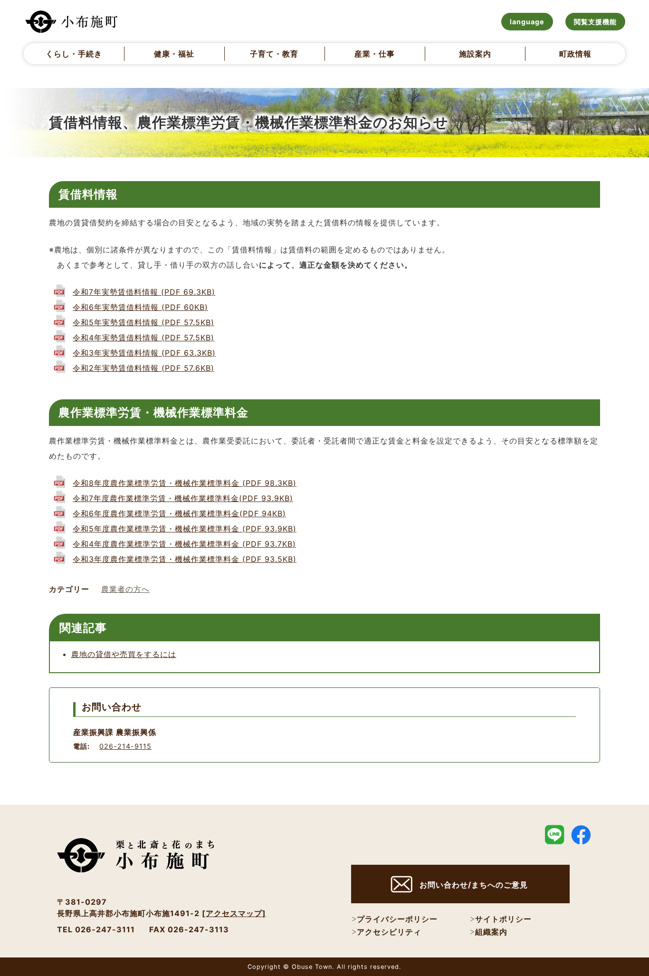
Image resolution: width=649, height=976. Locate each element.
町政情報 (575, 53)
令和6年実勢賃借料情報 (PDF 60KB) (140, 307)
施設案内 (475, 53)
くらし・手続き (74, 53)
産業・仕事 (374, 53)
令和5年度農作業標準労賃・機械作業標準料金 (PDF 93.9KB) (184, 528)
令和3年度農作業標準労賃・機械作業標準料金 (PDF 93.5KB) (184, 559)
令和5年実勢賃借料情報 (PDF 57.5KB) (143, 322)
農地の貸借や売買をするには (123, 654)
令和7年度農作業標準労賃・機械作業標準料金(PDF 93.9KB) (183, 498)
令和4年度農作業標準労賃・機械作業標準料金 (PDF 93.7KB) (184, 544)
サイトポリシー (503, 919)
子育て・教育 (274, 53)
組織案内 (491, 932)
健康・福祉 (174, 53)
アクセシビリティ (389, 932)
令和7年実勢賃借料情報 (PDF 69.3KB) (144, 292)
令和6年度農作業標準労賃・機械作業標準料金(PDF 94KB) (179, 513)
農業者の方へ (125, 589)
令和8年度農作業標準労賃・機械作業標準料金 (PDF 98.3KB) (184, 483)
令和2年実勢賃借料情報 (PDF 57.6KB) (143, 368)
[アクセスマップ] (234, 913)
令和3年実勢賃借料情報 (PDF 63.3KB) (144, 353)
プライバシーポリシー (397, 919)
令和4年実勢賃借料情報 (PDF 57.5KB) (143, 337)
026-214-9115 (125, 746)
